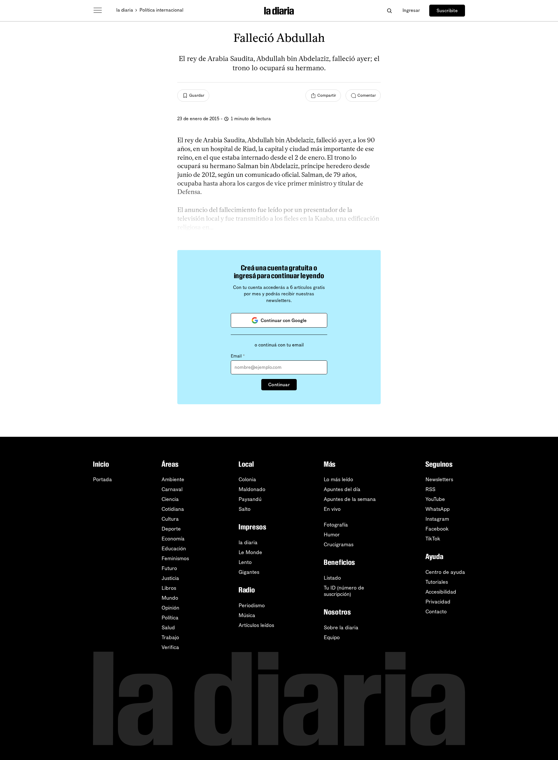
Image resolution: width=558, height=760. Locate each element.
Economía (173, 539)
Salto (245, 509)
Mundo (170, 598)
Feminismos (175, 558)
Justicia (170, 578)
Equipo (332, 637)
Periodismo (252, 605)
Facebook (437, 529)
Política (170, 618)
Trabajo (170, 637)
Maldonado (252, 489)
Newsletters (439, 479)
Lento (245, 562)
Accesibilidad (440, 592)
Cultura (170, 519)
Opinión (170, 608)
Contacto (436, 611)
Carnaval (172, 489)
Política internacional (161, 10)
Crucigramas (338, 544)
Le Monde (250, 552)
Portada (102, 479)
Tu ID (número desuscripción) (344, 591)
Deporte (171, 529)
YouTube (435, 499)
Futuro (169, 568)
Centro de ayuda (445, 572)
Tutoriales (436, 582)
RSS (430, 489)
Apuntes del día (342, 489)
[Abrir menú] (97, 10)
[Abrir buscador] (389, 10)
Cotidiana (173, 509)
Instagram (437, 519)
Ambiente (173, 479)
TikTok (432, 539)
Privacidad (437, 602)
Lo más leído (338, 479)
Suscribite (447, 10)
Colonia (247, 479)
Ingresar (411, 10)
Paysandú (250, 499)
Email (238, 356)
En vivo (332, 509)
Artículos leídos (256, 625)
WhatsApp (437, 509)
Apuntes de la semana (350, 499)
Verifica (170, 647)
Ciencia (170, 499)
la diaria (124, 10)
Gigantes (249, 572)
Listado (332, 578)
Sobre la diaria (341, 627)
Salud (168, 627)
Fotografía (336, 525)
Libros (169, 588)
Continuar (278, 384)
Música (247, 615)
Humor (332, 534)
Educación (174, 548)
